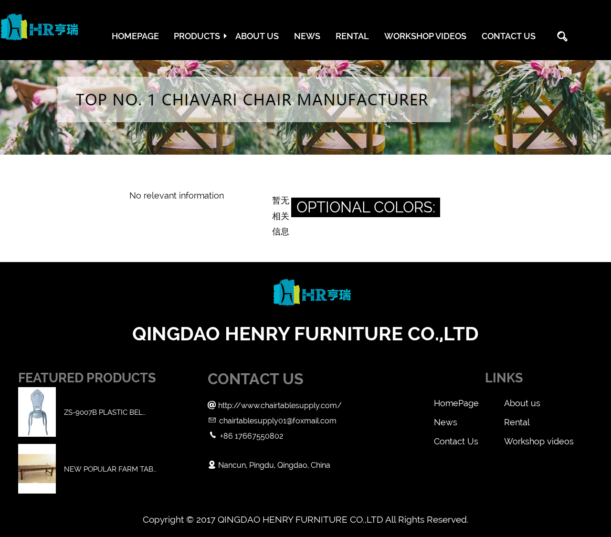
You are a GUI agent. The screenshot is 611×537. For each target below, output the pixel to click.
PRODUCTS (197, 36)
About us (522, 403)
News (445, 422)
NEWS (307, 36)
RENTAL (352, 36)
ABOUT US (257, 36)
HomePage (456, 403)
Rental (517, 422)
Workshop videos (539, 441)
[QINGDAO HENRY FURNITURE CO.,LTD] (39, 45)
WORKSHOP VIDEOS (425, 36)
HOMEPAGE (135, 36)
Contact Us (456, 441)
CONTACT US (509, 36)
